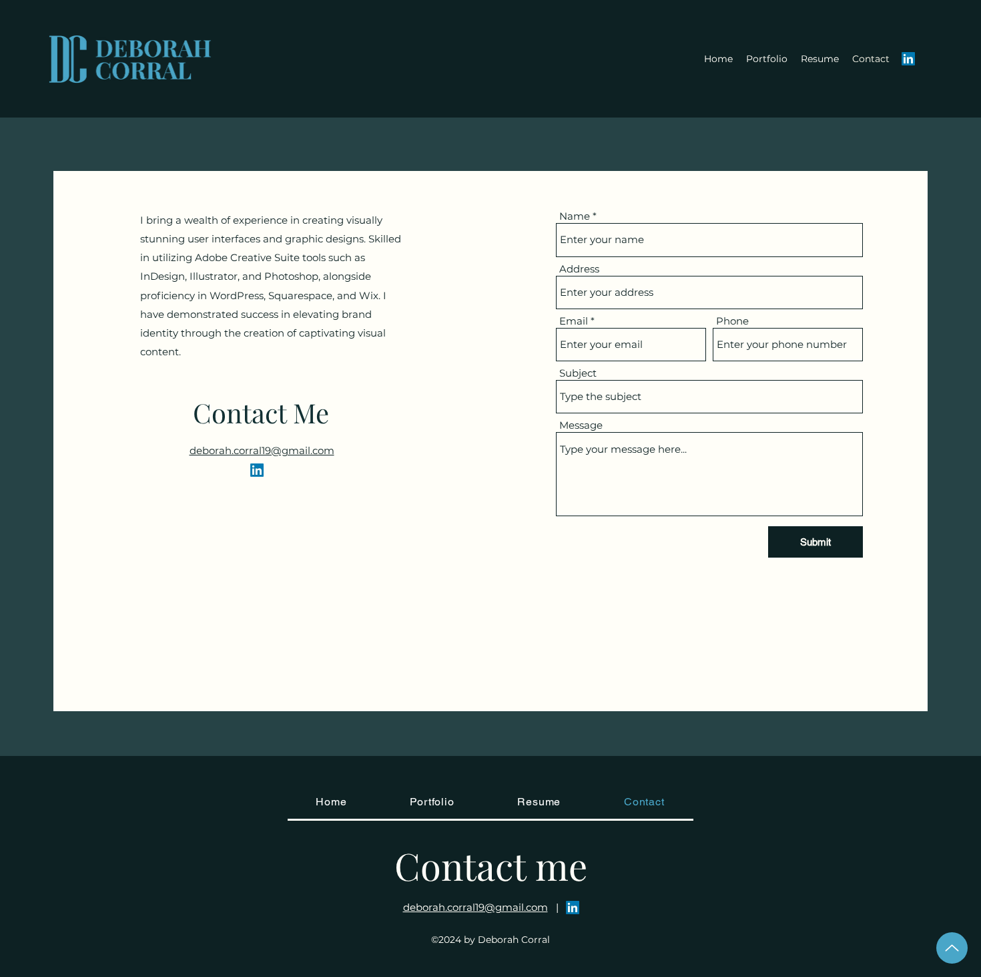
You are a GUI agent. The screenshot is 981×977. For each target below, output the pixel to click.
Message (581, 425)
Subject (578, 373)
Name (574, 216)
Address (579, 269)
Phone (732, 321)
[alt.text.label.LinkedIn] (908, 58)
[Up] (952, 948)
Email (573, 321)
